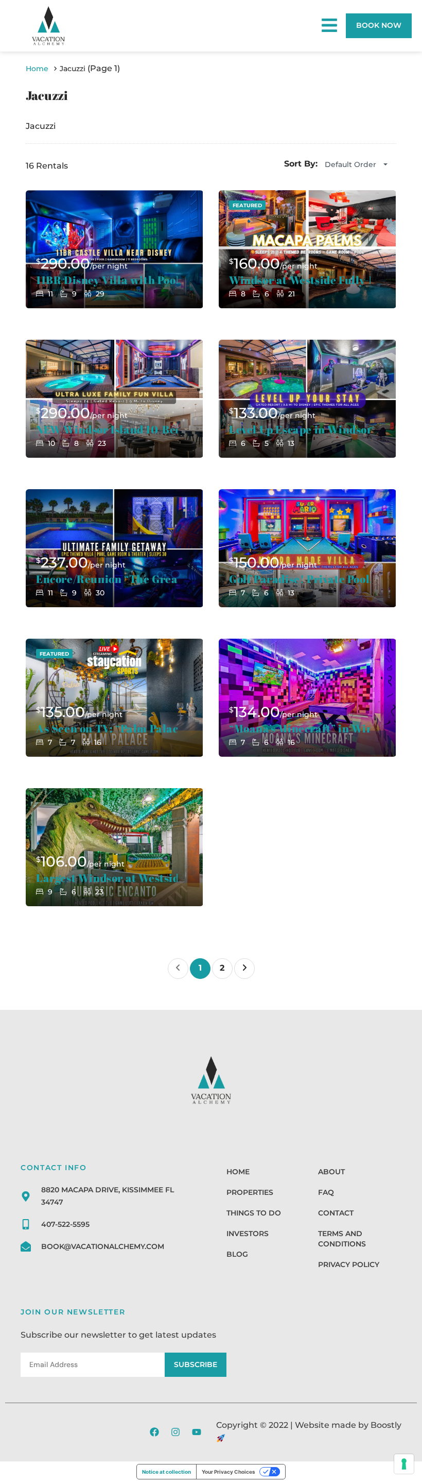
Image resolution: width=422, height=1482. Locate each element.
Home (238, 1171)
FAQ (326, 1192)
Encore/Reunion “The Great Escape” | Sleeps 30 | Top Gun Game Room (107, 579)
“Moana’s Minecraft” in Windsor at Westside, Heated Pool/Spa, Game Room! (300, 729)
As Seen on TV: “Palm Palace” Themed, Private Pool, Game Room (107, 729)
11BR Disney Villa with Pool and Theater (107, 280)
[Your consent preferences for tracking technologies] (404, 1464)
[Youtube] (196, 1432)
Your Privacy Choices (228, 1472)
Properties (249, 1192)
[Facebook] (154, 1432)
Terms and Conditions (342, 1238)
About (331, 1171)
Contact (336, 1213)
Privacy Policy (348, 1264)
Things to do (253, 1213)
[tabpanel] (114, 249)
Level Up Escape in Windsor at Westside (300, 430)
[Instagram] (175, 1432)
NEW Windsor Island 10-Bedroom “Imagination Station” (107, 430)
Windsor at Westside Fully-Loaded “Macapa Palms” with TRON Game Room (300, 280)
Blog (237, 1254)
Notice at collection (166, 1472)
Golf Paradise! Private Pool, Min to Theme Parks (300, 579)
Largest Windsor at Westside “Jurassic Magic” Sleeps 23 (107, 878)
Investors (247, 1233)
